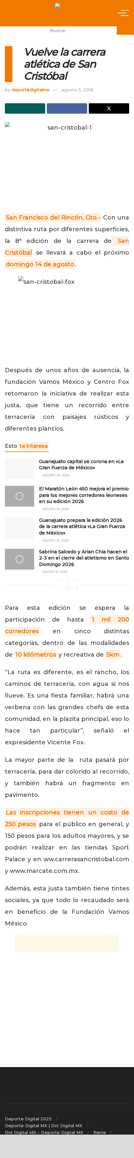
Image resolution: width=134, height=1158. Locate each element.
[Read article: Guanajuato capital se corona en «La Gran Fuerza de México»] (19, 469)
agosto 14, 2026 (55, 509)
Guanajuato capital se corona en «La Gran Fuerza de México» (81, 465)
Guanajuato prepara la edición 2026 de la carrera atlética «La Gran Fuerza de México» (82, 526)
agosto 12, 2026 (55, 540)
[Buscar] (125, 30)
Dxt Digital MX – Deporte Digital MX (44, 1132)
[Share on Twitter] (109, 108)
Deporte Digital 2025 (28, 1118)
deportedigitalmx (30, 89)
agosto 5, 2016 (77, 89)
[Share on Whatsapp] (25, 108)
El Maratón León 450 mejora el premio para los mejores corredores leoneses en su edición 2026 (84, 495)
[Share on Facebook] (67, 108)
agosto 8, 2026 (54, 572)
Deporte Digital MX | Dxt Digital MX (43, 1125)
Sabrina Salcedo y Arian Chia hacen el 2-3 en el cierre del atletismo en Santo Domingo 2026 (84, 558)
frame (99, 1132)
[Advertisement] (67, 943)
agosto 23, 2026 (55, 475)
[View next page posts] (73, 584)
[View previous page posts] (61, 584)
